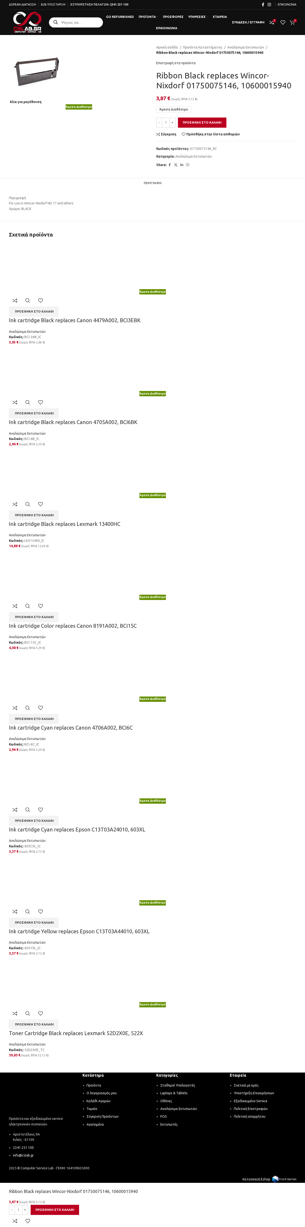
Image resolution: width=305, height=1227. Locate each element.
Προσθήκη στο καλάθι (202, 122)
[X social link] (176, 165)
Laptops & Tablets (174, 1093)
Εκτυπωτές (169, 1124)
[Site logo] (27, 22)
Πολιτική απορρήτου (249, 1116)
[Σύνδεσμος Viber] (188, 165)
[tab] (153, 183)
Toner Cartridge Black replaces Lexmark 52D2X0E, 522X (76, 1033)
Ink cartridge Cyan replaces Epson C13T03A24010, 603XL (77, 829)
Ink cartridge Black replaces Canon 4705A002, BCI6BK (73, 422)
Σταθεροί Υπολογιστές (177, 1085)
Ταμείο (92, 1109)
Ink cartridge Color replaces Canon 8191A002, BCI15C (73, 626)
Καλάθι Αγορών (98, 1101)
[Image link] (42, 1095)
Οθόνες (166, 1101)
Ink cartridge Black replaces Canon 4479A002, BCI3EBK (75, 320)
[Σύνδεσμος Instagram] (269, 4)
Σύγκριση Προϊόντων (103, 1116)
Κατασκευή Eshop (256, 1179)
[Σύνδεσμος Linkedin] (182, 165)
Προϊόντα (94, 1085)
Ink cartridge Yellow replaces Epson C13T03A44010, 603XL (79, 931)
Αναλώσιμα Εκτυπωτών (245, 47)
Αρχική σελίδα (167, 47)
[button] (34, 312)
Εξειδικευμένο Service (250, 1101)
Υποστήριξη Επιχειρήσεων (254, 1093)
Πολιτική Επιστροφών (251, 1109)
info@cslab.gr (23, 1155)
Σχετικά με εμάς (246, 1085)
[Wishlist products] (283, 22)
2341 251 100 (119, 4)
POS (163, 1116)
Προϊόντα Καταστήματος (202, 47)
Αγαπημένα (95, 1124)
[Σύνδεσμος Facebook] (263, 4)
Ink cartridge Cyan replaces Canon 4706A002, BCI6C (71, 728)
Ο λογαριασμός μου (102, 1093)
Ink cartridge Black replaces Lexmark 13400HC (64, 524)
